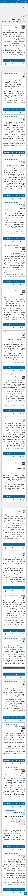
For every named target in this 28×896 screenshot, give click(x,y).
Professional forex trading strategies (14, 21)
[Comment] (12, 64)
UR (4, 1)
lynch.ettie (18, 27)
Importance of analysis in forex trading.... (10, 25)
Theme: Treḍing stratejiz (19, 19)
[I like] (23, 64)
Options (25, 7)
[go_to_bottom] (25, 893)
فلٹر (22, 16)
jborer (20, 75)
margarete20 (18, 812)
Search (19, 7)
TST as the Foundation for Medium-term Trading (10, 73)
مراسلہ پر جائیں (20, 61)
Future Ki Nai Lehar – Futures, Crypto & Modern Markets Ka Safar (10, 810)
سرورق (22, 5)
